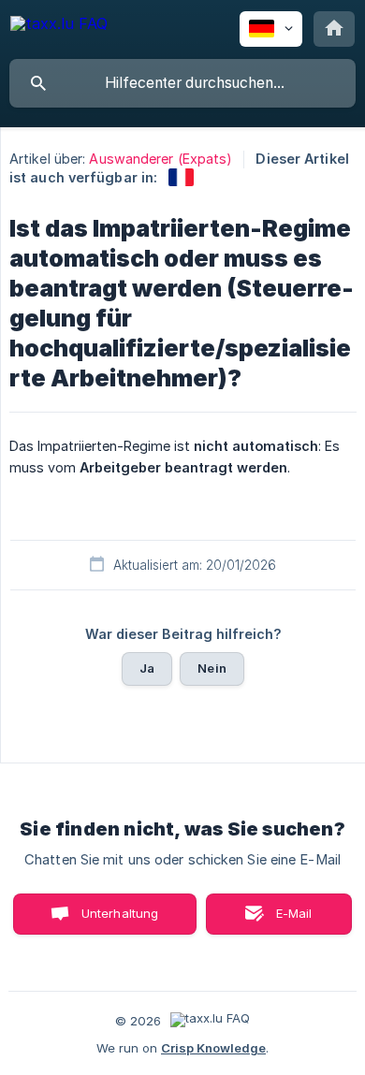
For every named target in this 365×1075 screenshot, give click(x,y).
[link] (181, 177)
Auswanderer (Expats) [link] (160, 159)
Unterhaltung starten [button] (120, 920)
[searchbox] (182, 83)
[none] (59, 26)
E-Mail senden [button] (284, 920)
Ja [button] (146, 668)
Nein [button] (211, 668)
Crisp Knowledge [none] (213, 1047)
